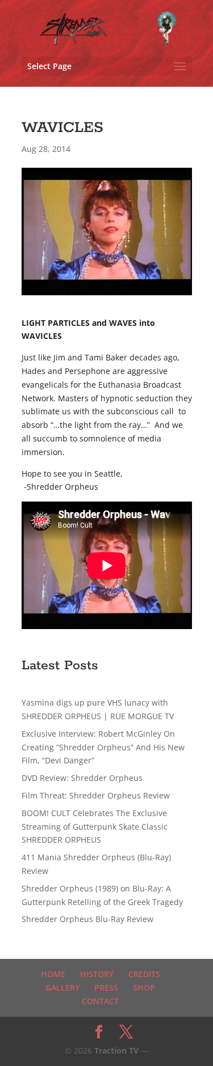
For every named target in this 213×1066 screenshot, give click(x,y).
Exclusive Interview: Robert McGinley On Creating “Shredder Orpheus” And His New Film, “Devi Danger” (103, 747)
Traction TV (116, 1050)
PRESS (106, 987)
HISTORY (97, 974)
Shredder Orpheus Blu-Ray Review (87, 919)
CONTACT (100, 1001)
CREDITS (144, 974)
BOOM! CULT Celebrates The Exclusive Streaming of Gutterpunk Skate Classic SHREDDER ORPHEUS (95, 827)
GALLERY (62, 987)
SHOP (144, 987)
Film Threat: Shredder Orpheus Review (96, 795)
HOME (53, 974)
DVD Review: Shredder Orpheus (82, 777)
